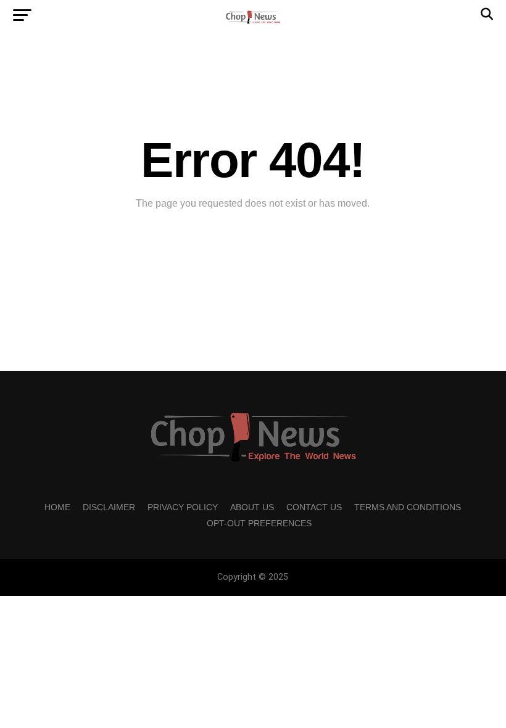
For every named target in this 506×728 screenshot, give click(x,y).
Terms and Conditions (407, 507)
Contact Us (314, 507)
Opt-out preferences (259, 523)
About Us (252, 507)
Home (57, 507)
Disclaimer (109, 507)
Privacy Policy (182, 507)
